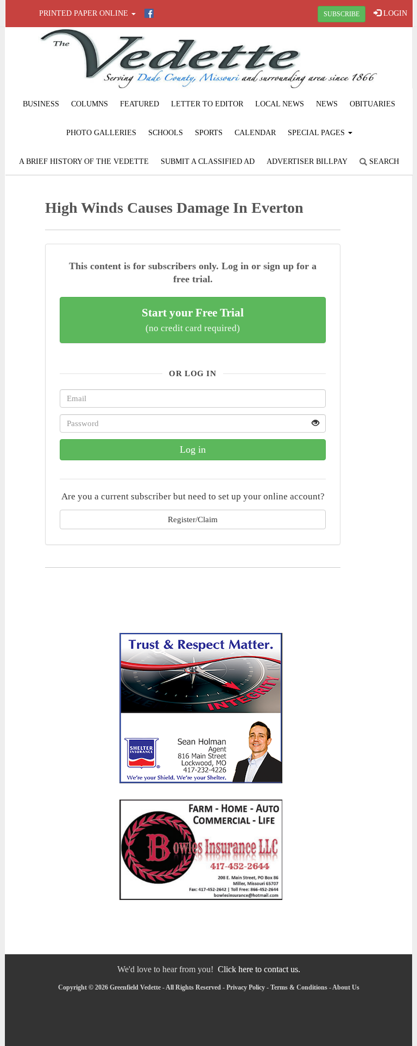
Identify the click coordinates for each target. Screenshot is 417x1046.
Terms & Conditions (298, 987)
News (327, 104)
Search (383, 161)
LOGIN (394, 13)
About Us (345, 987)
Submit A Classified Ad (208, 161)
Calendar (255, 133)
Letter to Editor (207, 104)
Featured (139, 104)
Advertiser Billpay (307, 161)
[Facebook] (149, 13)
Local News (279, 104)
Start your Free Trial (193, 319)
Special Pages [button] (317, 133)
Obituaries (372, 104)
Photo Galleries (101, 133)
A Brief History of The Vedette (84, 161)
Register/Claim (193, 519)
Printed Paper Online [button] (84, 13)
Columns (89, 104)
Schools (165, 133)
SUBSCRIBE (341, 14)
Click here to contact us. (259, 969)
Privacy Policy (245, 987)
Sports (209, 133)
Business (41, 104)
